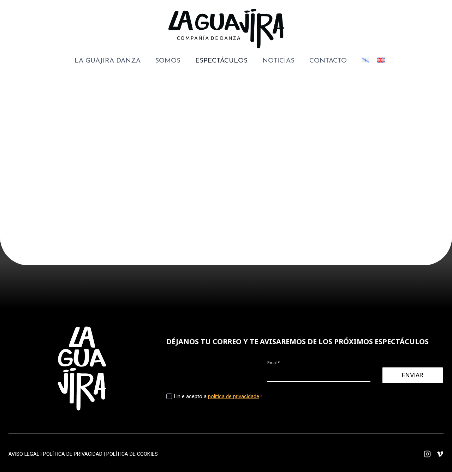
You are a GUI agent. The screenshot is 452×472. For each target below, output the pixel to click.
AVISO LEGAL (23, 454)
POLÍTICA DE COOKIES (132, 454)
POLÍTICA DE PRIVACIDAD (72, 454)
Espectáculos (221, 61)
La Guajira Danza (108, 61)
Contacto (328, 61)
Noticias (278, 61)
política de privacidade (233, 397)
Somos (167, 61)
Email (273, 362)
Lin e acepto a (218, 397)
